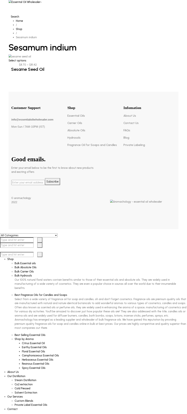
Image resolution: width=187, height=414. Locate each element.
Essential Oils (76, 115)
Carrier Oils (74, 123)
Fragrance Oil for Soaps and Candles (92, 145)
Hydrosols (74, 137)
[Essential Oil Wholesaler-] (93, 7)
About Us (129, 115)
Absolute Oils (76, 130)
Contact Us (131, 123)
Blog (126, 137)
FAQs (126, 130)
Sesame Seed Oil (27, 69)
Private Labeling (134, 145)
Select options (17, 60)
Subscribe (52, 181)
